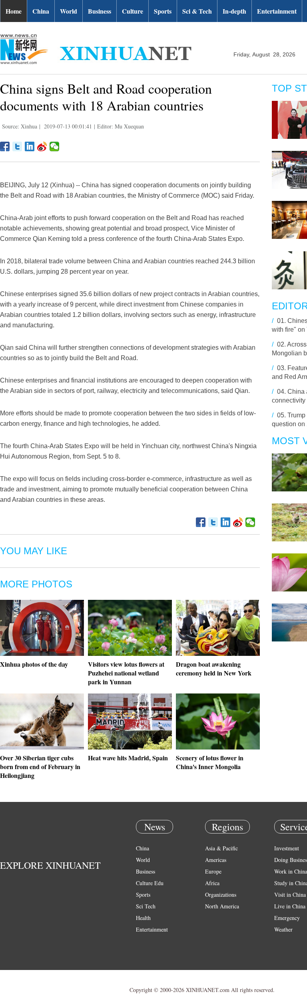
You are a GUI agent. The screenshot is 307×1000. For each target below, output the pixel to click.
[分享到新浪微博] (42, 146)
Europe (213, 871)
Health (143, 918)
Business (99, 11)
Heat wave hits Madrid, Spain (128, 757)
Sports (162, 11)
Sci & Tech (197, 11)
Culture (132, 11)
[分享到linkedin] (30, 146)
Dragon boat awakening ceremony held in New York (213, 668)
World (68, 11)
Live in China (289, 906)
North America (222, 906)
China (40, 11)
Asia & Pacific (221, 848)
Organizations (220, 894)
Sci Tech (145, 906)
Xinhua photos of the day (34, 664)
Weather (283, 929)
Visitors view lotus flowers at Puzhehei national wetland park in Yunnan (126, 672)
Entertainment (277, 11)
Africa (212, 883)
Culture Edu (149, 883)
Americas (215, 860)
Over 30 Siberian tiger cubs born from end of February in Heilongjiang (40, 766)
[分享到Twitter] (17, 146)
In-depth (234, 11)
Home (14, 11)
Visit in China (290, 894)
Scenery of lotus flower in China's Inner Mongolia (209, 762)
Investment (286, 848)
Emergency (287, 918)
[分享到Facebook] (5, 146)
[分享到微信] (55, 146)
